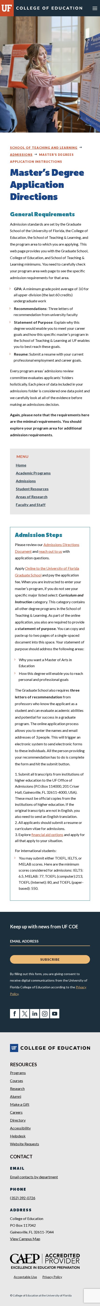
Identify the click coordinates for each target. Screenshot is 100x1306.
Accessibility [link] (20, 1128)
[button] (95, 8)
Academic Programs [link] (33, 473)
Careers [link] (16, 1112)
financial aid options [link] (47, 834)
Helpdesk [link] (18, 1136)
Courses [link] (16, 1080)
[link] (49, 9)
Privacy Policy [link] (52, 1277)
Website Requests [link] (24, 1144)
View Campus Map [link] (25, 1238)
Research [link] (17, 1088)
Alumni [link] (15, 1096)
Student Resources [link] (32, 489)
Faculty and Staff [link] (31, 505)
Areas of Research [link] (31, 497)
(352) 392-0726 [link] (22, 1198)
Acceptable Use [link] (25, 1277)
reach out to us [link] (50, 551)
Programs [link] (18, 1072)
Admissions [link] (21, 155)
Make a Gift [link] (19, 1104)
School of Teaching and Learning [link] (43, 148)
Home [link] (21, 465)
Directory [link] (18, 1120)
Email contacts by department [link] (34, 1177)
